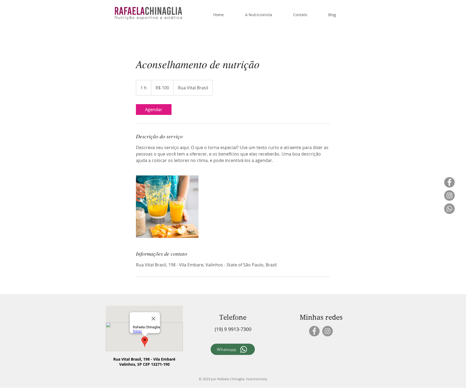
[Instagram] (449, 195)
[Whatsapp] (449, 208)
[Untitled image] (167, 206)
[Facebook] (449, 182)
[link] (154, 109)
